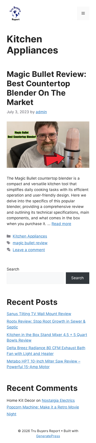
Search (13, 269)
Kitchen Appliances (30, 236)
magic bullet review (30, 243)
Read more (61, 224)
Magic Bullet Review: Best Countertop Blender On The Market (46, 88)
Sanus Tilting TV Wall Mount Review (39, 314)
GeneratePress (48, 436)
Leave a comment (29, 250)
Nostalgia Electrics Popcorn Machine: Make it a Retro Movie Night (43, 407)
